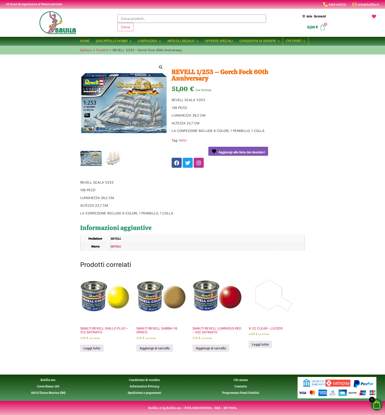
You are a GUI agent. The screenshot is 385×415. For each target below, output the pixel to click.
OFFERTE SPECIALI (219, 41)
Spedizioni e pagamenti (144, 392)
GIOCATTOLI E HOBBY (112, 41)
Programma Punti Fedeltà (240, 392)
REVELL (115, 246)
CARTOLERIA (147, 41)
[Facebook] (177, 163)
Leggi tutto (91, 348)
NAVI (182, 140)
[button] (114, 41)
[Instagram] (199, 163)
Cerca (125, 27)
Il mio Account (314, 16)
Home (84, 41)
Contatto (240, 386)
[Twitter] (188, 163)
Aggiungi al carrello (155, 348)
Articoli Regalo (181, 41)
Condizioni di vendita (257, 41)
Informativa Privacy (144, 386)
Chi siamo (293, 41)
